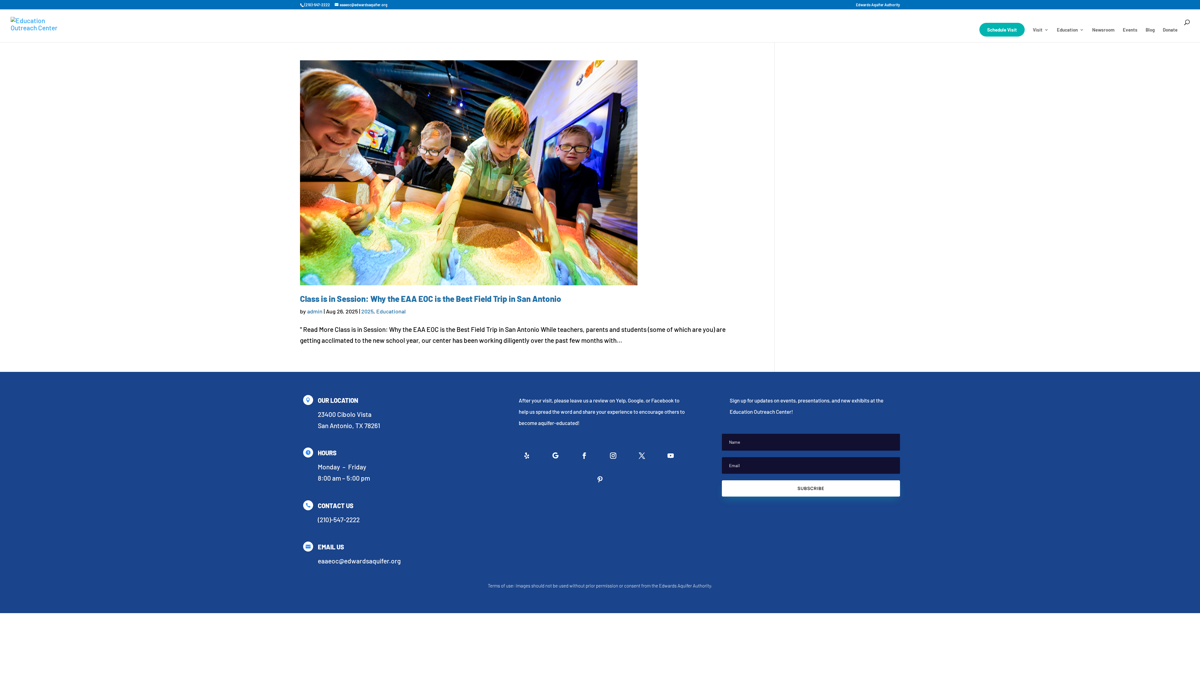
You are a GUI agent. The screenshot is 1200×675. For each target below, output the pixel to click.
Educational (391, 311)
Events (1130, 30)
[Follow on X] (641, 455)
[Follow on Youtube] (670, 455)
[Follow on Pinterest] (600, 479)
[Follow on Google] (555, 455)
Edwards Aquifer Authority (878, 5)
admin (314, 311)
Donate (1170, 30)
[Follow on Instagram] (613, 455)
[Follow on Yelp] (527, 455)
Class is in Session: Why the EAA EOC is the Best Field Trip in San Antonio (430, 298)
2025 (367, 311)
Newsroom (1103, 30)
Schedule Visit (1002, 29)
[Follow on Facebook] (584, 455)
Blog (1150, 30)
